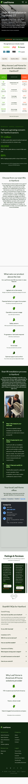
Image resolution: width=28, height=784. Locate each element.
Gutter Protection (5, 735)
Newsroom (3, 751)
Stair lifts (4, 59)
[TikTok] (14, 768)
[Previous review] (12, 596)
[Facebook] (17, 768)
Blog (2, 753)
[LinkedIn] (7, 768)
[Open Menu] (26, 2)
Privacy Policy (18, 753)
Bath (2, 742)
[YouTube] (10, 768)
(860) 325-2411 (11, 509)
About (16, 735)
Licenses (17, 755)
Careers (17, 737)
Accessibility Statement (20, 762)
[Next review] (16, 596)
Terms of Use (18, 751)
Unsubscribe (18, 760)
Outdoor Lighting (5, 744)
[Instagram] (21, 768)
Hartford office (15, 59)
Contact (17, 742)
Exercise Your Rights (20, 758)
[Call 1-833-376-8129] (23, 2)
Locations (17, 739)
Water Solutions (4, 737)
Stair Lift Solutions (5, 739)
